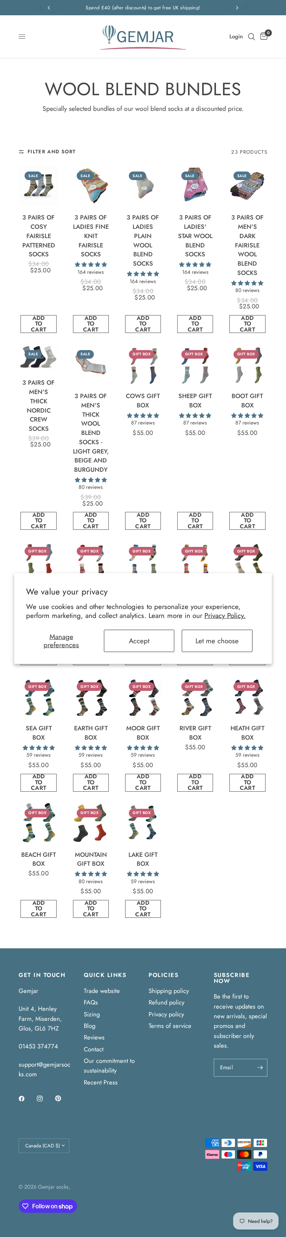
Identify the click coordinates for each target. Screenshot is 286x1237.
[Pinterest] (63, 1098)
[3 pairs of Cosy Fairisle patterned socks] (38, 185)
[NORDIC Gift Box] (91, 561)
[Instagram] (45, 1098)
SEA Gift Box (39, 733)
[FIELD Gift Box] (247, 561)
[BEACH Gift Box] (38, 823)
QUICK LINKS (105, 975)
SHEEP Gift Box (195, 400)
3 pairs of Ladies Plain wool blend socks (143, 240)
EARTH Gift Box (91, 733)
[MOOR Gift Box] (143, 696)
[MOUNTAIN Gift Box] (91, 823)
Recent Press (101, 1082)
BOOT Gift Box (247, 400)
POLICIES (163, 975)
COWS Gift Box (143, 400)
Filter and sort (52, 151)
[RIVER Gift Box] (195, 696)
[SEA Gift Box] (38, 696)
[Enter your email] (259, 1068)
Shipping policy (169, 990)
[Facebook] (27, 1098)
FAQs (91, 1002)
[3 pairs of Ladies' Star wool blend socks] (195, 185)
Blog (89, 1025)
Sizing (92, 1014)
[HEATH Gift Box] (247, 696)
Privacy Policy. (225, 616)
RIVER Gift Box (195, 733)
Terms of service (170, 1025)
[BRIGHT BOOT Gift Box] (38, 561)
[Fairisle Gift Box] (143, 561)
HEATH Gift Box (247, 733)
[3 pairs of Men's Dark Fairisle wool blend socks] (247, 185)
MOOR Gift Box (143, 733)
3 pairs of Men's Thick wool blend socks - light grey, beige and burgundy (91, 432)
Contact (94, 1049)
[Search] (251, 36)
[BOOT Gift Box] (247, 364)
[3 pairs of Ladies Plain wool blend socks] (143, 185)
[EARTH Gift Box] (91, 696)
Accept (139, 640)
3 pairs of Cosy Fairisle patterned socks (38, 236)
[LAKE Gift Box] (143, 823)
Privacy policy (166, 1014)
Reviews (94, 1037)
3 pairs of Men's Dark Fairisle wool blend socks (247, 245)
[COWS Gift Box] (143, 364)
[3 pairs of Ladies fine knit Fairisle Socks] (91, 185)
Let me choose (217, 640)
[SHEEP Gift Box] (195, 364)
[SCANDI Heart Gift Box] (195, 561)
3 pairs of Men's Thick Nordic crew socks (38, 405)
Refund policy (166, 1002)
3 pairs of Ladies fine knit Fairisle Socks (91, 236)
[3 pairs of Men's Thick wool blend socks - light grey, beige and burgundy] (91, 364)
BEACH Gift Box (38, 859)
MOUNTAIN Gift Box (91, 859)
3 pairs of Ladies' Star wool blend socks (195, 236)
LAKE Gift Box (143, 859)
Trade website (102, 990)
